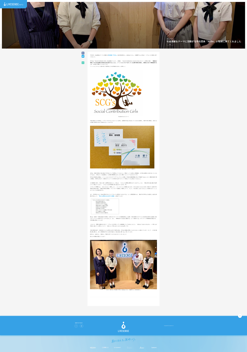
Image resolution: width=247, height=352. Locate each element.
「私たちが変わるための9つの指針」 (106, 196)
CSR (170, 44)
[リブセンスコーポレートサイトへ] (123, 331)
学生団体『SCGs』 (112, 55)
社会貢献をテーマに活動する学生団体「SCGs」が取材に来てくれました (204, 41)
